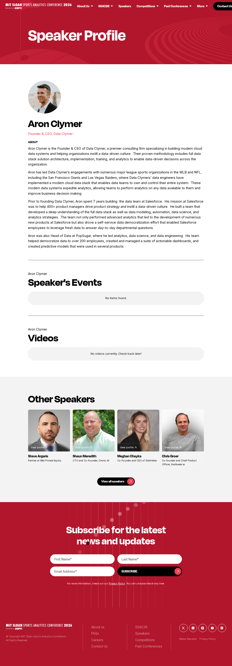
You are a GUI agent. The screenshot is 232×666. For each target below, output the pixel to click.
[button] (38, 6)
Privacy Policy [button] (117, 583)
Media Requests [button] (188, 639)
